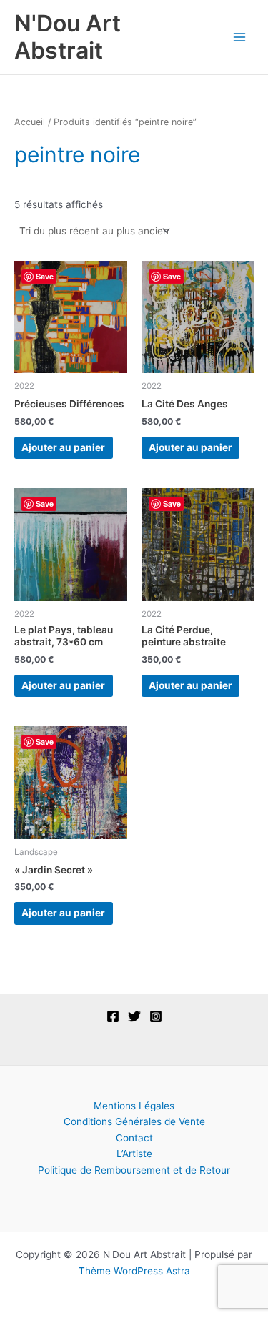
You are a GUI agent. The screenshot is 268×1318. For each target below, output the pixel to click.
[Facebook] (112, 1016)
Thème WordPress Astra (134, 1271)
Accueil (29, 122)
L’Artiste (134, 1153)
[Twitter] (134, 1016)
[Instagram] (155, 1016)
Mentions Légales (134, 1105)
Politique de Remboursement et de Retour (134, 1170)
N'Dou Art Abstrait (67, 36)
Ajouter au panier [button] (63, 447)
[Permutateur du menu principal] (240, 37)
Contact (134, 1138)
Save (45, 276)
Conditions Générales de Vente (134, 1121)
